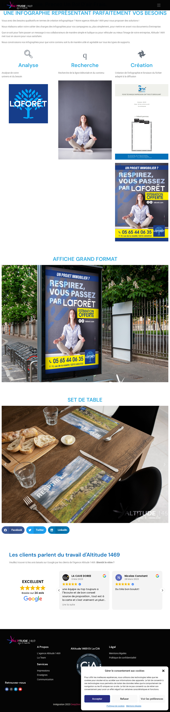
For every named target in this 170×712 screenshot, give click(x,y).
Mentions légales (133, 706)
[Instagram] (11, 689)
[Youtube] (20, 689)
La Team (41, 657)
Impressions (43, 670)
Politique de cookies (116, 706)
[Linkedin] (16, 689)
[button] (163, 670)
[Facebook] (7, 689)
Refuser (124, 698)
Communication (45, 679)
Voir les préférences (152, 698)
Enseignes (42, 675)
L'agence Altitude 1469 (48, 653)
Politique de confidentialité (122, 657)
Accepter (97, 698)
